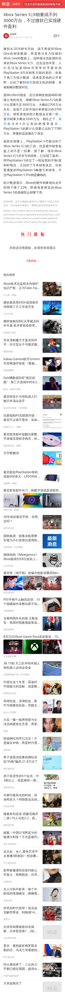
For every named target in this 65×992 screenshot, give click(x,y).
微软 (29, 82)
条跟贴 (32, 261)
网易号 (16, 4)
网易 (5, 4)
